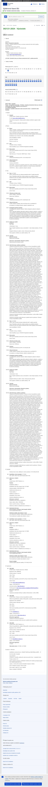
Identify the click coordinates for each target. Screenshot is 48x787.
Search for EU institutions (8, 761)
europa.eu (22, 742)
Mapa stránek (5, 717)
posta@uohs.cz (16, 611)
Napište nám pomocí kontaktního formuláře (11, 753)
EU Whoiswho (5, 730)
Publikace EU (5, 732)
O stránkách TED (6, 715)
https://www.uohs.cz (22, 615)
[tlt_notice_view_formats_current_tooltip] (41, 100)
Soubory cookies (6, 706)
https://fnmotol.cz (21, 586)
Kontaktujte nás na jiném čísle (9, 750)
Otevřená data (6, 725)
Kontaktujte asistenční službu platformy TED (11, 692)
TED (4, 25)
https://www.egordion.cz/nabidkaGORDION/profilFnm (27, 587)
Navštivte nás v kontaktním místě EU (10, 755)
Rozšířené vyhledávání (13, 20)
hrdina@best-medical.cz (17, 638)
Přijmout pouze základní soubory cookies (32, 784)
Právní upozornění (6, 704)
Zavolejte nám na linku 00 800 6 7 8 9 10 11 (11, 748)
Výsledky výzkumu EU (7, 728)
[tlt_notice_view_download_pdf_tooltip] (6, 81)
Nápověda (5, 690)
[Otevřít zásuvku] (4, 34)
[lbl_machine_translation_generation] (17, 89)
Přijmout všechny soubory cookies (12, 784)
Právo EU (5, 723)
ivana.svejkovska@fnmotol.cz (15, 54)
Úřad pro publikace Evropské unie (10, 681)
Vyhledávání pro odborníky (23, 20)
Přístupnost (5, 709)
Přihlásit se (34, 4)
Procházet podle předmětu (35, 20)
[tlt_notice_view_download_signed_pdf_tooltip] (8, 70)
